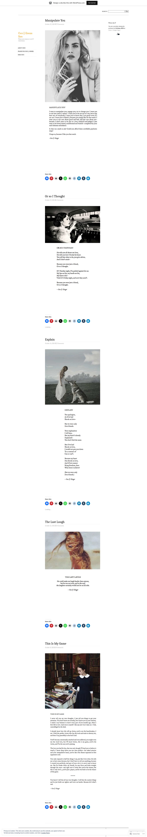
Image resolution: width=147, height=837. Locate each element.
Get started (92, 3)
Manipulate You (55, 20)
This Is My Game (55, 643)
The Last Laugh (55, 522)
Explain (50, 339)
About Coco (21, 48)
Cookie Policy (45, 833)
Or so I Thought (55, 196)
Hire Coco (21, 55)
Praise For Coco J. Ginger (26, 51)
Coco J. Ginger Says (25, 35)
